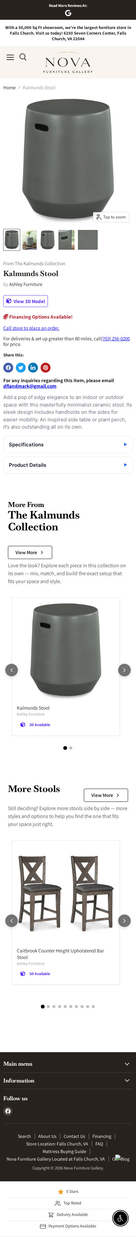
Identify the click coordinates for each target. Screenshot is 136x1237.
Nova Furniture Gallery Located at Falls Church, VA (56, 1159)
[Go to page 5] (65, 1006)
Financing (101, 1136)
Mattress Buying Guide (64, 1151)
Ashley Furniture (25, 284)
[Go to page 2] (70, 747)
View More (26, 552)
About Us (47, 1136)
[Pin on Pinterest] (46, 368)
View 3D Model (29, 301)
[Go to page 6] (70, 1006)
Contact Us (74, 1136)
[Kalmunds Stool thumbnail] (12, 239)
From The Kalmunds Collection (34, 264)
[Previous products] (11, 670)
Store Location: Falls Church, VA (57, 1144)
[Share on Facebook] (8, 368)
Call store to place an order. (31, 328)
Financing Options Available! (40, 317)
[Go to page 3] (53, 1006)
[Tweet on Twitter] (21, 368)
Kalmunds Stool (33, 708)
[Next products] (124, 670)
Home (9, 87)
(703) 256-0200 (115, 338)
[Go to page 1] (65, 748)
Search (24, 1136)
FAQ (99, 1144)
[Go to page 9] (87, 1006)
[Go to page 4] (59, 1006)
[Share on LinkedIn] (33, 368)
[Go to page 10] (93, 1006)
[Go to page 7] (76, 1006)
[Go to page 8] (82, 1006)
